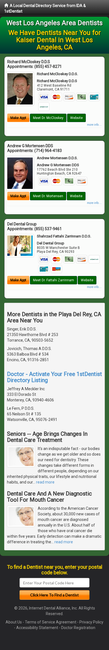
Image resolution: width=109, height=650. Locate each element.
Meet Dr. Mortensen (48, 196)
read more (45, 482)
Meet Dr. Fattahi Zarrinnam (53, 280)
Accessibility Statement (37, 627)
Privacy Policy (91, 622)
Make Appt (18, 118)
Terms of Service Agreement (50, 622)
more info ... (94, 124)
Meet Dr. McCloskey (48, 118)
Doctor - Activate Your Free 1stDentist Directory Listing (54, 377)
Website (76, 118)
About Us (14, 622)
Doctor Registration (78, 627)
